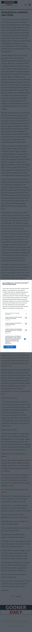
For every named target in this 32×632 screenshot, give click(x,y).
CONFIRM (10, 347)
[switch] (25, 318)
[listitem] (16, 314)
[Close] (28, 283)
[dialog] (16, 316)
